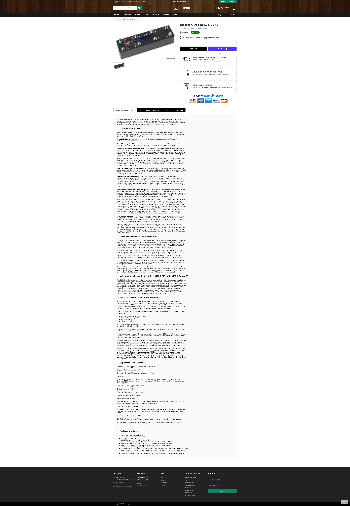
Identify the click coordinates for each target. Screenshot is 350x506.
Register (231, 1)
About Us (163, 477)
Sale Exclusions (189, 482)
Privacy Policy (188, 492)
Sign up (222, 491)
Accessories (127, 15)
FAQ (186, 480)
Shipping (168, 110)
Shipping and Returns (190, 477)
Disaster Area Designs (188, 28)
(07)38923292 (120, 483)
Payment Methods (190, 495)
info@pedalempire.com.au (124, 487)
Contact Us (164, 480)
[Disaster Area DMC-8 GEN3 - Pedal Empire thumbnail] (119, 66)
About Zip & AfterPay (190, 485)
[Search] (139, 8)
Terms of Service (189, 490)
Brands (174, 15)
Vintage (166, 15)
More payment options (222, 53)
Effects (116, 15)
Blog (219, 15)
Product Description (125, 110)
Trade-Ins (234, 15)
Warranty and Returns (149, 110)
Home (115, 20)
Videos (180, 110)
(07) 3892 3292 (120, 2)
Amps (146, 15)
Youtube (163, 485)
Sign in (223, 1)
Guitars (138, 15)
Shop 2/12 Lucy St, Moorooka (136, 2)
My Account (188, 487)
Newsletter (164, 482)
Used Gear (156, 15)
